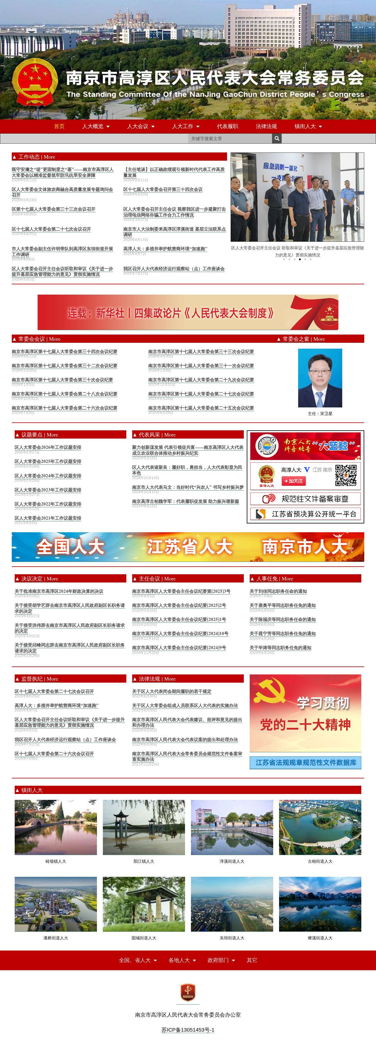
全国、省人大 (135, 960)
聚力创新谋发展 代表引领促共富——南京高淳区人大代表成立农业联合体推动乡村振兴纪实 (188, 450)
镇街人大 (305, 126)
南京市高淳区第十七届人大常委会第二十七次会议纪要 (201, 393)
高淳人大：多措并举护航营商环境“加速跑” (165, 248)
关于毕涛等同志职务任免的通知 (280, 647)
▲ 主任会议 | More (154, 578)
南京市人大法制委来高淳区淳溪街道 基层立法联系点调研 (174, 232)
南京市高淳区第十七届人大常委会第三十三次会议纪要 (201, 351)
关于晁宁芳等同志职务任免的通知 (283, 633)
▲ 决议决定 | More (36, 578)
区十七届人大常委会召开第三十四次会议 (163, 189)
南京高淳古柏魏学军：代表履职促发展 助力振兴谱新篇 (185, 501)
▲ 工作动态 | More (33, 156)
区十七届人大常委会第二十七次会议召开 (51, 229)
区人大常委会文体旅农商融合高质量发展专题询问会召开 (62, 192)
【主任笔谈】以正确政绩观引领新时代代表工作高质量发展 (174, 172)
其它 (252, 960)
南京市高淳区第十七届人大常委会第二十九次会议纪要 (201, 379)
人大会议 (137, 126)
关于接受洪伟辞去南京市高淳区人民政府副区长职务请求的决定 (70, 628)
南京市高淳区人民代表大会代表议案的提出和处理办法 (185, 739)
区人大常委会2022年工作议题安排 (48, 504)
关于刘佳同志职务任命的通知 (278, 591)
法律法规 (266, 126)
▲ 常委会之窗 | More (300, 338)
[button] (284, 259)
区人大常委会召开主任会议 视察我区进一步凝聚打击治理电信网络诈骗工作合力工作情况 (174, 212)
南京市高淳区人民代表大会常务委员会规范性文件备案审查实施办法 (187, 756)
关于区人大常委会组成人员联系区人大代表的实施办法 (185, 705)
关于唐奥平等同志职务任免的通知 (283, 605)
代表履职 (227, 126)
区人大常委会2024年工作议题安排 (48, 475)
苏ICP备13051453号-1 (188, 1030)
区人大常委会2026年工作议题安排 (48, 447)
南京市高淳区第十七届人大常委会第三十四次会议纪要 (65, 351)
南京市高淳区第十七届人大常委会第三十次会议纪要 (62, 379)
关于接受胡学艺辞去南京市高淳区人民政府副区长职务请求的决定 (70, 608)
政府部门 (218, 960)
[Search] (277, 138)
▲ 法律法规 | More (154, 678)
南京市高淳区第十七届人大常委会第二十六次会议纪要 (65, 407)
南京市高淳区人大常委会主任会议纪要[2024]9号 (179, 647)
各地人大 (179, 960)
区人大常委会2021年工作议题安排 (48, 518)
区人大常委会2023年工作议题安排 (48, 489)
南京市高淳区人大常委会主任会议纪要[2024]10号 (180, 633)
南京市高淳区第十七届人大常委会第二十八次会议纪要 (65, 393)
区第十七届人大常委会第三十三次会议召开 (53, 209)
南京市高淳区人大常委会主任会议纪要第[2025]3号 (181, 591)
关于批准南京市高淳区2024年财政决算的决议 (59, 591)
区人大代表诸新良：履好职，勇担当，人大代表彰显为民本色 (187, 470)
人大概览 (92, 126)
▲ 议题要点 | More (36, 434)
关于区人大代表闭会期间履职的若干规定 (172, 691)
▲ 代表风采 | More (154, 434)
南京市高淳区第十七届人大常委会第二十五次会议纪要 (201, 407)
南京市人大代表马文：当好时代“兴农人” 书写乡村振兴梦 (188, 487)
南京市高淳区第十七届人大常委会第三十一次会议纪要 (201, 365)
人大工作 (182, 126)
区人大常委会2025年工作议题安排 (48, 461)
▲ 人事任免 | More (271, 578)
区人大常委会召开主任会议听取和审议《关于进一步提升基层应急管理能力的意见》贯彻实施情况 (62, 271)
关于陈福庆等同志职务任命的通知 (283, 619)
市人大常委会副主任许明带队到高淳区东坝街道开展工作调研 (62, 251)
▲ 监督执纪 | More (36, 678)
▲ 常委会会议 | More (36, 338)
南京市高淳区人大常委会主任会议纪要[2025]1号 (179, 619)
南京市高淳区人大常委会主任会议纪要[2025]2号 (179, 605)
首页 (59, 126)
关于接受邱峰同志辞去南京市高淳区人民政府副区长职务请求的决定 (70, 648)
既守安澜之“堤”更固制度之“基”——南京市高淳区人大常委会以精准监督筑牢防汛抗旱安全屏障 (63, 172)
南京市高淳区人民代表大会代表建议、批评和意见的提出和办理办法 (187, 722)
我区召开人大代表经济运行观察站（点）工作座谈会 (174, 268)
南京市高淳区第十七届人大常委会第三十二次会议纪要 (65, 365)
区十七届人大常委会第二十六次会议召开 (54, 753)
